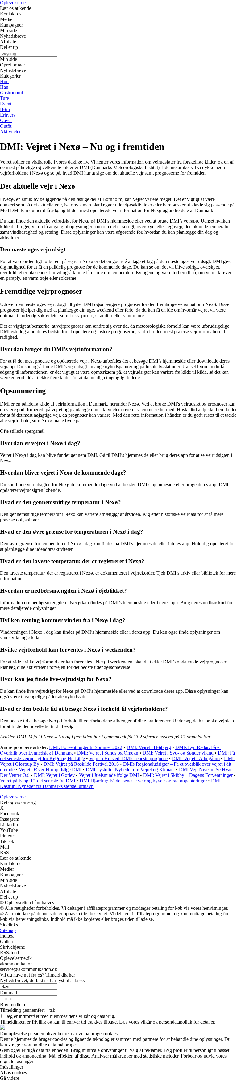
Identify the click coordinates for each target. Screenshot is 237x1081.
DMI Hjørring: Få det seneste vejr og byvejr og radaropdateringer (143, 780)
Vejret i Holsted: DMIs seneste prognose (128, 758)
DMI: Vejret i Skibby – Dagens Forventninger (188, 775)
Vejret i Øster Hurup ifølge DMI (50, 769)
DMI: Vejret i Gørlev (54, 775)
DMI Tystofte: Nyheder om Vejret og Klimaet (130, 769)
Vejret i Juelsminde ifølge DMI (109, 775)
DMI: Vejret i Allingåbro (196, 758)
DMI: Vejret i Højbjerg (149, 747)
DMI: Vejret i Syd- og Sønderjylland (178, 752)
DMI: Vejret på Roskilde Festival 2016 (81, 764)
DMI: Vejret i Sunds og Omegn (107, 752)
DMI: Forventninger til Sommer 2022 (85, 747)
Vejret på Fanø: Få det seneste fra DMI (37, 780)
